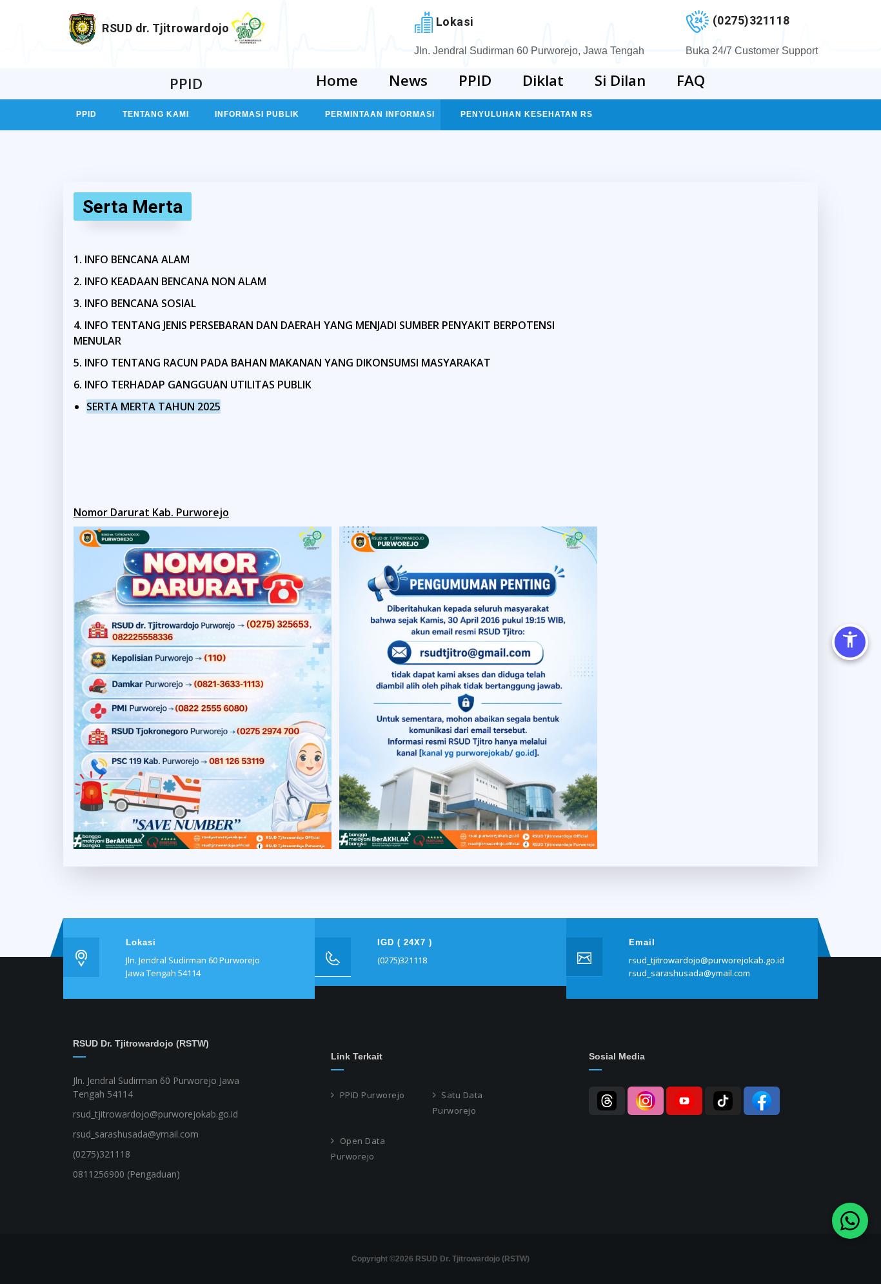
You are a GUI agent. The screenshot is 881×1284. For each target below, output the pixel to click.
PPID (86, 114)
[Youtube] (684, 1101)
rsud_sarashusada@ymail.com (689, 973)
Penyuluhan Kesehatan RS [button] (526, 114)
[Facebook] (762, 1101)
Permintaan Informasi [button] (380, 114)
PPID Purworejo (372, 1095)
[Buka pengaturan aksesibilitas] (850, 642)
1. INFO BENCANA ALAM (132, 259)
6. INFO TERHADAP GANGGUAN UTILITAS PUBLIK (193, 384)
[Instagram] (646, 1101)
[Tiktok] (723, 1101)
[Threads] (607, 1101)
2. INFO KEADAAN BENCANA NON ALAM (170, 281)
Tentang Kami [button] (156, 114)
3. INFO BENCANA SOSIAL (135, 303)
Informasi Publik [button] (257, 114)
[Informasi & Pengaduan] (850, 1221)
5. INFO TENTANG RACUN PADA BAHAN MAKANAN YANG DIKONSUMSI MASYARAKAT (282, 363)
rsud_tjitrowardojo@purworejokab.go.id (706, 960)
